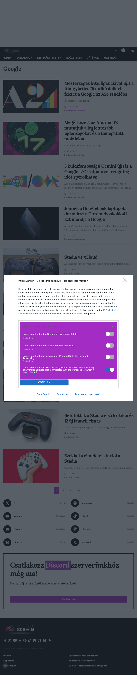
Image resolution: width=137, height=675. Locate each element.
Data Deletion (44, 394)
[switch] (110, 334)
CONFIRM (44, 382)
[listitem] (68, 326)
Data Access (63, 394)
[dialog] (68, 338)
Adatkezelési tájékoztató (87, 394)
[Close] (126, 281)
